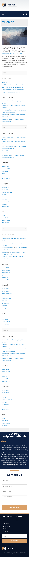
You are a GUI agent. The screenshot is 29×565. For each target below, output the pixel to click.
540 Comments (5, 53)
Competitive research (7, 192)
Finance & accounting (7, 197)
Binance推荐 (5, 114)
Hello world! (4, 82)
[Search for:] (14, 72)
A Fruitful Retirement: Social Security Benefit (13, 89)
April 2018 (4, 173)
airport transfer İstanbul (7, 110)
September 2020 (6, 168)
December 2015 (6, 178)
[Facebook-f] (20, 14)
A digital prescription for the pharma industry (13, 84)
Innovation (4, 204)
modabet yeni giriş (6, 119)
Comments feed (6, 220)
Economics (4, 194)
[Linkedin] (23, 14)
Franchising (13, 53)
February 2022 (5, 166)
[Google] (26, 14)
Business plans (5, 187)
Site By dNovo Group (8, 552)
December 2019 (6, 171)
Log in (3, 215)
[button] (3, 14)
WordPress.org (5, 222)
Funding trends (5, 201)
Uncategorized (5, 206)
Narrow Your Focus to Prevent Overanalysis (12, 87)
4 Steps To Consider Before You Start (11, 92)
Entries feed (5, 218)
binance (4, 101)
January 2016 (5, 176)
